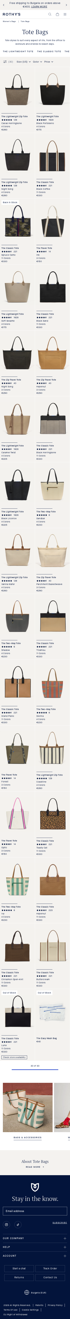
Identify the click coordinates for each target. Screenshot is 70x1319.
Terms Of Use (10, 1309)
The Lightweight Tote (18, 51)
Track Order (50, 1268)
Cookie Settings (30, 1309)
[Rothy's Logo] (11, 14)
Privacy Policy (55, 1305)
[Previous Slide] (4, 5)
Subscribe (60, 1222)
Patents (39, 1305)
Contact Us (50, 1277)
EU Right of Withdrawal (15, 1314)
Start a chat (19, 1268)
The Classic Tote (49, 51)
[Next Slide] (66, 5)
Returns (19, 1277)
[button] (49, 14)
